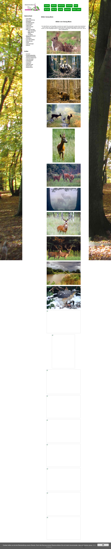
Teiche (27, 42)
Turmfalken (30, 34)
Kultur (75, 5)
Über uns (54, 9)
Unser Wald (28, 18)
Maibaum (28, 45)
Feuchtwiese (29, 38)
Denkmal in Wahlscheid (31, 57)
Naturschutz (61, 5)
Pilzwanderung (29, 41)
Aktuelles (54, 5)
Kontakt (60, 9)
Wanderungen (29, 65)
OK (103, 545)
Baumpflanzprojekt (30, 22)
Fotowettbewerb (29, 60)
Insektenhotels (29, 24)
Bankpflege (28, 21)
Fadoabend (28, 63)
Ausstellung (28, 61)
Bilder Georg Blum (32, 30)
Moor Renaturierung (30, 20)
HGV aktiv (47, 9)
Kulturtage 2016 (29, 64)
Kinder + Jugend (76, 9)
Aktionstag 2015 (29, 26)
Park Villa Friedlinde (30, 39)
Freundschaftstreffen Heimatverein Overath (31, 56)
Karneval (28, 54)
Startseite (47, 5)
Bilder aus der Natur (30, 29)
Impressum (67, 9)
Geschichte (69, 5)
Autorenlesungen (30, 59)
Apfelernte (28, 28)
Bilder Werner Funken (31, 33)
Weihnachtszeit (29, 67)
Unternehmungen (30, 43)
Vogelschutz (28, 25)
